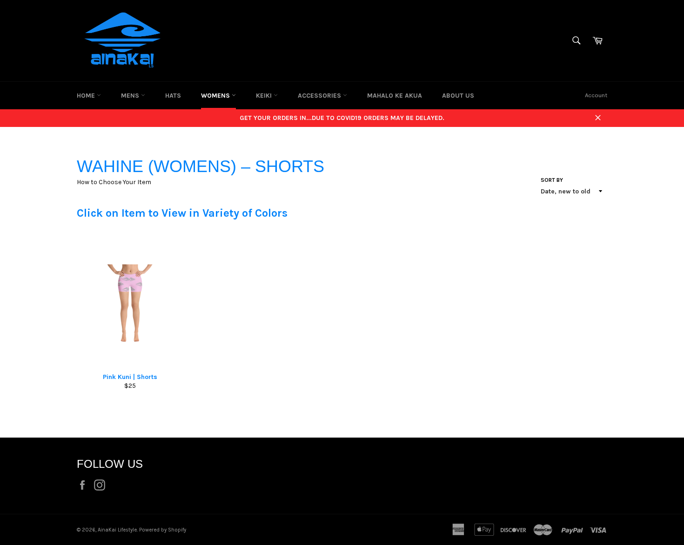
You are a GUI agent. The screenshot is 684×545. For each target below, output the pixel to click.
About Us (458, 96)
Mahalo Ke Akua (394, 96)
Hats (173, 96)
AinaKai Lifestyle (117, 530)
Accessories (320, 96)
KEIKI (265, 96)
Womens (216, 96)
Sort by (552, 180)
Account (596, 95)
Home (87, 96)
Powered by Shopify (162, 530)
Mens (131, 96)
